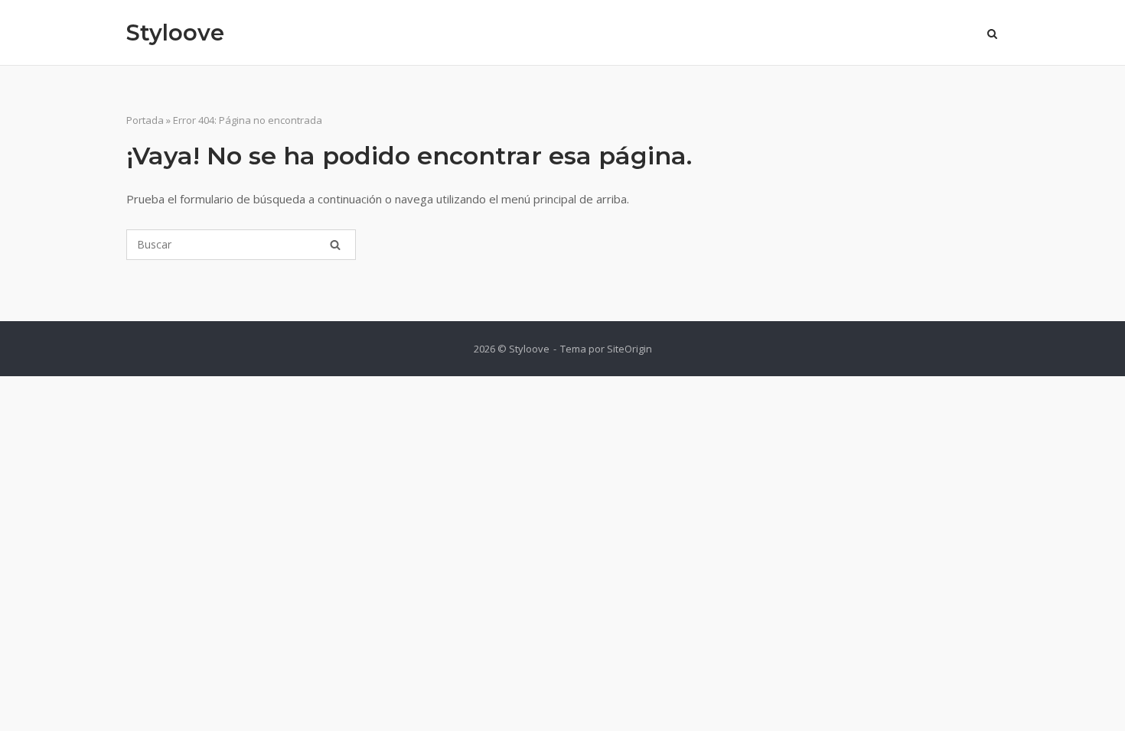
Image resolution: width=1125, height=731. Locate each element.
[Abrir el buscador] (992, 35)
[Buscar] (335, 244)
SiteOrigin (629, 349)
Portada (145, 120)
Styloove (175, 32)
